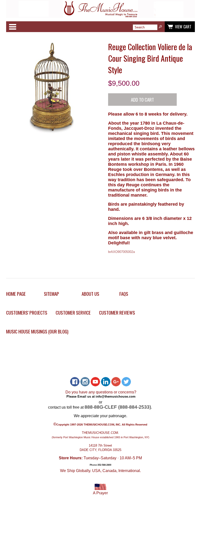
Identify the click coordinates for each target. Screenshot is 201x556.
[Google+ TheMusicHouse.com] (116, 382)
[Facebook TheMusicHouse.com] (75, 382)
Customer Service (73, 312)
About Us (90, 293)
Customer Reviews (117, 312)
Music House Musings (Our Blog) (37, 331)
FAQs (123, 293)
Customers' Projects (26, 312)
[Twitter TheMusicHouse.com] (126, 382)
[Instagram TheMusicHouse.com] (85, 382)
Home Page (16, 293)
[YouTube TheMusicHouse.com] (95, 382)
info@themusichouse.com (116, 396)
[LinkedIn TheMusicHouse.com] (106, 382)
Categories (12, 26)
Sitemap (51, 293)
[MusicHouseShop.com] (100, 16)
